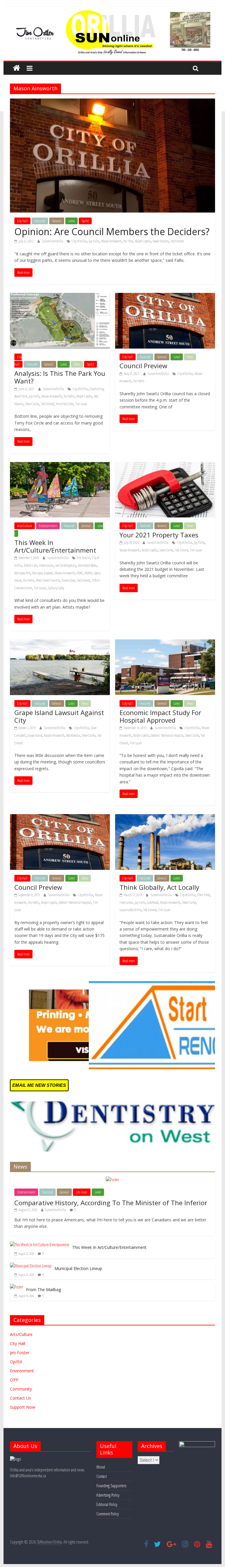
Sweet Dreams (161, 241)
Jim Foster (82, 1192)
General (56, 220)
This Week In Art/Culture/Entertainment (55, 546)
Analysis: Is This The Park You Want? (59, 377)
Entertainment (48, 525)
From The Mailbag (43, 1289)
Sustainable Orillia (131, 909)
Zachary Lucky (56, 587)
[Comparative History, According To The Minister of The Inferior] (112, 1179)
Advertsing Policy (107, 1495)
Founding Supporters (111, 1485)
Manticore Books (87, 565)
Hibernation (46, 565)
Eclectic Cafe (30, 565)
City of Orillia (79, 241)
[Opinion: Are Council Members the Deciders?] (112, 102)
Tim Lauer (81, 403)
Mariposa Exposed (42, 573)
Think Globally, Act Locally (159, 887)
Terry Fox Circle (64, 403)
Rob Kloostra (73, 735)
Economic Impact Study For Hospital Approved (160, 716)
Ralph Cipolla (143, 241)
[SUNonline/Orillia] (16, 68)
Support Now (22, 1407)
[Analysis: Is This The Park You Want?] (60, 296)
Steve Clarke (32, 403)
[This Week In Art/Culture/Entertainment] (60, 465)
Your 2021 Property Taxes (159, 534)
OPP (14, 1380)
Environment (22, 1371)
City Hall (22, 220)
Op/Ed (85, 220)
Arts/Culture (24, 525)
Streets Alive (68, 580)
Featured (40, 220)
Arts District (83, 557)
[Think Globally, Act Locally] (165, 817)
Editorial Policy (106, 1504)
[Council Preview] (165, 296)
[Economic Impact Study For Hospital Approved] (165, 643)
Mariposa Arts (22, 573)
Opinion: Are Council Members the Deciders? (111, 231)
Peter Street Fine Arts (48, 580)
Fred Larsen (126, 902)
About (100, 1467)
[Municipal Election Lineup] (31, 1266)
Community (21, 1389)
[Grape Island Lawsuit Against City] (60, 643)
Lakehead (152, 902)
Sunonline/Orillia (53, 241)
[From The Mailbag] (16, 1287)
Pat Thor (128, 241)
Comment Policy (107, 1514)
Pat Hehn (69, 396)
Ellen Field (203, 894)
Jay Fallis (94, 241)
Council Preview (143, 365)
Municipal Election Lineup (78, 1268)
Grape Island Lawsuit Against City (59, 716)
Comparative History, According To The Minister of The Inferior (110, 1202)
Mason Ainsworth (111, 241)
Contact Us (20, 1398)
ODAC (80, 573)
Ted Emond (177, 241)
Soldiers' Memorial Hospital (167, 735)
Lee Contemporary (65, 565)
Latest (71, 220)
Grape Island (35, 735)
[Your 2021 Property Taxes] (165, 465)
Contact (101, 1476)
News (77, 364)
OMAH (88, 573)
